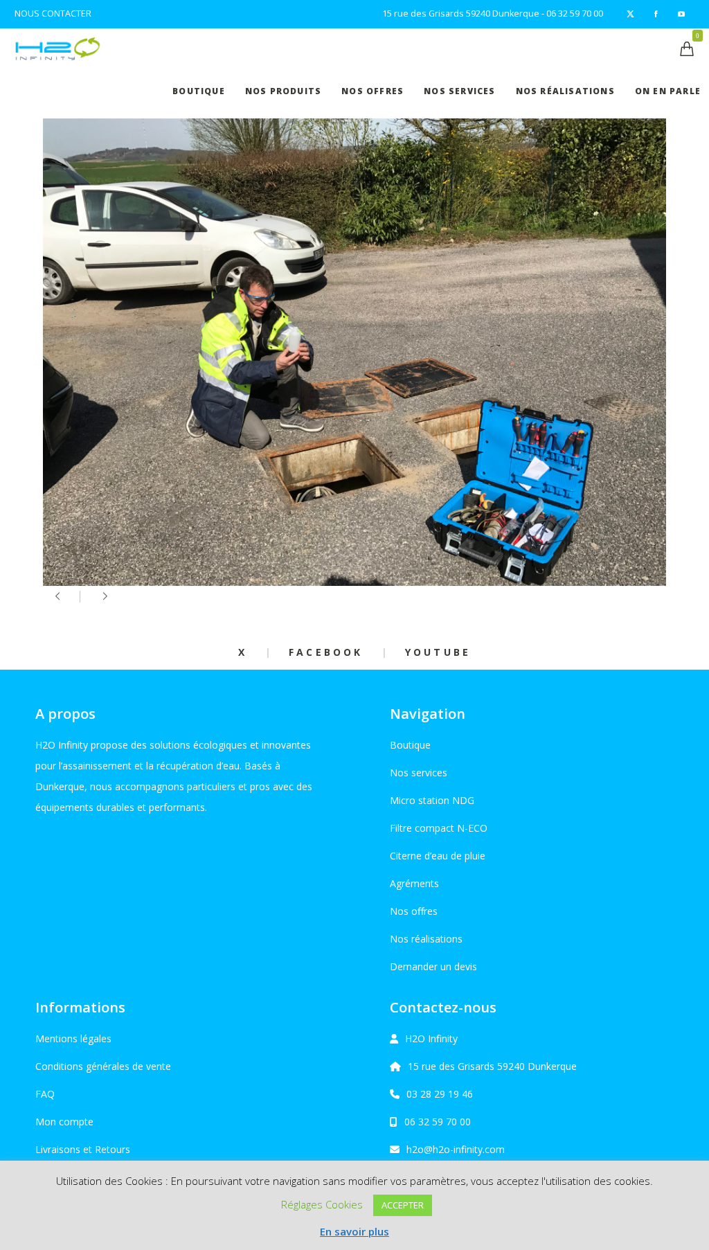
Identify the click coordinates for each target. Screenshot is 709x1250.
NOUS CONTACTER (53, 13)
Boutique (410, 744)
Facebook (326, 652)
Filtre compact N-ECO (438, 827)
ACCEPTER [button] (403, 1205)
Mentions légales (73, 1038)
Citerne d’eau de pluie (437, 855)
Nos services (418, 772)
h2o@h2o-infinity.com (455, 1149)
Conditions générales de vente (103, 1066)
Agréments (414, 883)
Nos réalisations (426, 938)
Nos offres (414, 911)
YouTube (438, 652)
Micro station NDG (432, 800)
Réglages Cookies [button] (322, 1204)
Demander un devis (433, 966)
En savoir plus (354, 1231)
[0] (687, 48)
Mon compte (64, 1121)
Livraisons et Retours (82, 1149)
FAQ (45, 1093)
